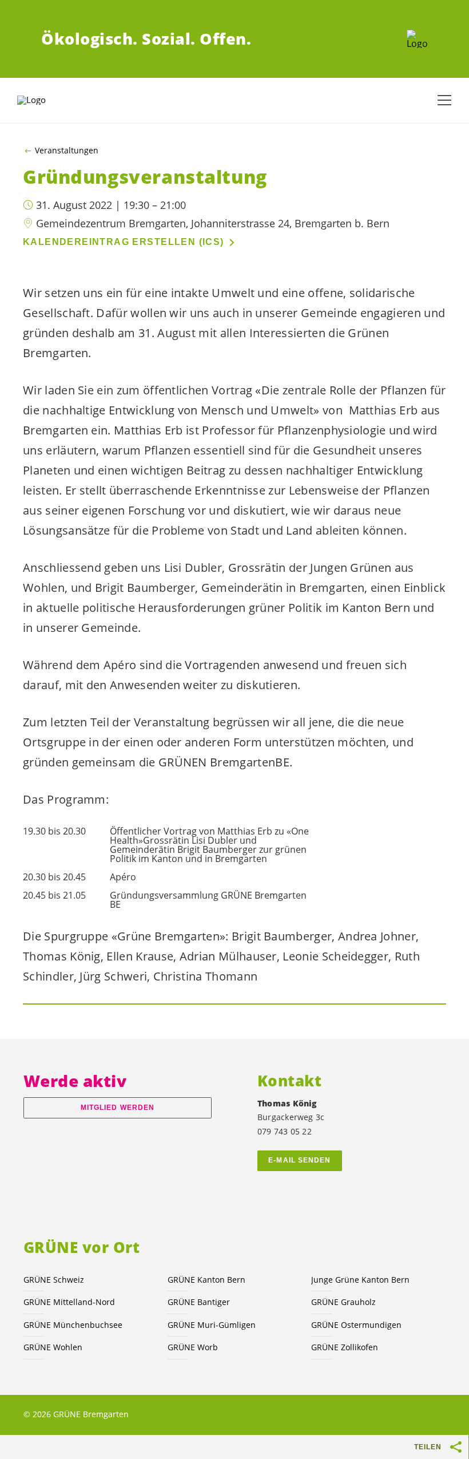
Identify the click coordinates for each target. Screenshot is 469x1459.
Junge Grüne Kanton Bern (360, 1279)
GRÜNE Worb (193, 1347)
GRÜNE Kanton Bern (206, 1279)
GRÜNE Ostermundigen (356, 1324)
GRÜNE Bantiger (199, 1301)
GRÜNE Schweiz (53, 1279)
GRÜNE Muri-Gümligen (212, 1324)
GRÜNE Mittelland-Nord (69, 1301)
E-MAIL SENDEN (299, 1160)
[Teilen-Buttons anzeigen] (456, 1447)
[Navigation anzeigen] (444, 100)
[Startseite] (417, 39)
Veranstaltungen (66, 151)
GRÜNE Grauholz (343, 1301)
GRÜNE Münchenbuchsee (72, 1324)
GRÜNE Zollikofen (344, 1347)
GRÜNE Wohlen (52, 1347)
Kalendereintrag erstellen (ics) (123, 242)
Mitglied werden (117, 1108)
